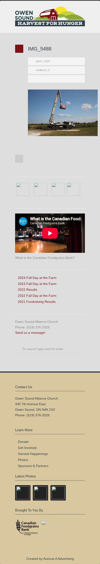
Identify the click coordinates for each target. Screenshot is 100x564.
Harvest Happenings (33, 454)
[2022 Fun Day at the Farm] (40, 189)
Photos (23, 460)
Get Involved (27, 448)
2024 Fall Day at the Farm (37, 278)
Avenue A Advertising (58, 559)
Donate (23, 442)
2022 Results (27, 289)
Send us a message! (30, 332)
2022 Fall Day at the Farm (37, 295)
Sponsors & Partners (33, 466)
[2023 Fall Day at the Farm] (22, 189)
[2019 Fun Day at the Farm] (58, 189)
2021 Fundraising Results (37, 302)
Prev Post (19, 159)
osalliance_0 (43, 70)
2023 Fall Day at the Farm (37, 284)
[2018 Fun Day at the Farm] (73, 189)
